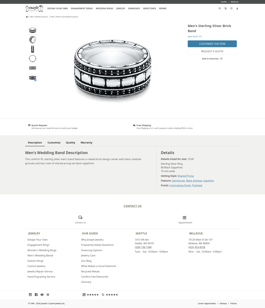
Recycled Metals (90, 271)
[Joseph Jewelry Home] (27, 17)
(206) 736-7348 (143, 247)
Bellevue (196, 233)
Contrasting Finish (180, 185)
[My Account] (237, 8)
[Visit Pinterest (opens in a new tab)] (48, 294)
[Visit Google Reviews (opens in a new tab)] (91, 294)
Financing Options (91, 250)
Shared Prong (186, 176)
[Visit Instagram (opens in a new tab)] (31, 294)
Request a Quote (212, 51)
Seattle (141, 233)
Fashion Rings (35, 261)
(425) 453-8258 (196, 247)
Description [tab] (35, 142)
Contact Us (133, 206)
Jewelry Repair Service (40, 271)
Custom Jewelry (36, 266)
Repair (162, 8)
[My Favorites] (231, 8)
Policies (233, 303)
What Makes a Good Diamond (98, 266)
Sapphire (208, 180)
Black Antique (194, 180)
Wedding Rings (104, 8)
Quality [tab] (70, 142)
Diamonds (134, 8)
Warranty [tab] (86, 142)
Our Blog (86, 261)
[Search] (219, 8)
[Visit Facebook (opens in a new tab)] (37, 294)
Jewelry (120, 8)
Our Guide (90, 233)
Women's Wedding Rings (41, 250)
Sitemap (223, 303)
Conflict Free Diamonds (94, 276)
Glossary (86, 282)
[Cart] (225, 8)
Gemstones (149, 8)
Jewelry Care (88, 255)
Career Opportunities (207, 303)
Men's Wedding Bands (40, 255)
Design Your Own (57, 8)
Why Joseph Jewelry (92, 239)
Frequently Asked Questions (97, 245)
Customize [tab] (54, 142)
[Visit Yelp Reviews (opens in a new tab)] (110, 294)
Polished (197, 185)
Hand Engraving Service (41, 276)
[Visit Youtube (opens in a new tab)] (43, 294)
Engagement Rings (82, 8)
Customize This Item (212, 43)
